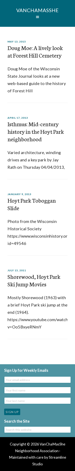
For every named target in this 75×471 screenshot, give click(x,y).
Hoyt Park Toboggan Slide (32, 204)
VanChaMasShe (37, 10)
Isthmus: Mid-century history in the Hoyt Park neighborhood (36, 131)
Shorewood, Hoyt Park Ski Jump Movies (34, 280)
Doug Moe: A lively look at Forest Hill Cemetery (35, 51)
